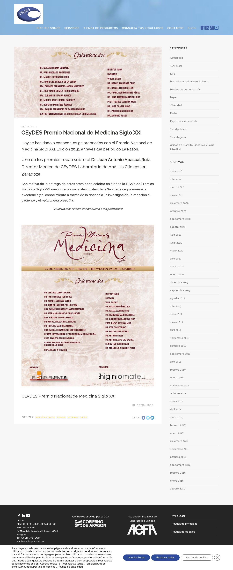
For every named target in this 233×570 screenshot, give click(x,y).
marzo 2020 (177, 266)
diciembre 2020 (179, 203)
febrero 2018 (178, 369)
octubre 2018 (178, 345)
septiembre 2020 (180, 218)
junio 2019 (176, 314)
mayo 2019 (176, 322)
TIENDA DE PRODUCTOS (100, 28)
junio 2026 (176, 171)
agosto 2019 (177, 298)
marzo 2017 (177, 417)
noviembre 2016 (179, 449)
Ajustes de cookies (197, 557)
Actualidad (145, 405)
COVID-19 (176, 65)
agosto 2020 (177, 226)
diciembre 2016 (179, 441)
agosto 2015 (177, 488)
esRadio (61, 417)
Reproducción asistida (183, 121)
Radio (173, 113)
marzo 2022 (177, 187)
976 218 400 (27, 538)
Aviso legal (178, 515)
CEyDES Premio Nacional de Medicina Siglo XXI (68, 396)
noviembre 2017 (179, 385)
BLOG (192, 28)
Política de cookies (183, 531)
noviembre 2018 (179, 338)
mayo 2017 (176, 401)
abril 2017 (175, 409)
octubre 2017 (178, 393)
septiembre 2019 (180, 290)
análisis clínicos (45, 417)
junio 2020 (176, 242)
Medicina (73, 417)
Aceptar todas (136, 557)
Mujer (173, 97)
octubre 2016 (178, 456)
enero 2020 (177, 274)
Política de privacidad (184, 523)
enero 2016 (177, 480)
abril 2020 (175, 258)
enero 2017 (177, 433)
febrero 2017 (178, 425)
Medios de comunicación (185, 89)
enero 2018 (177, 377)
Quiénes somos (48, 28)
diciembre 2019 (179, 282)
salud (83, 417)
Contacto (175, 28)
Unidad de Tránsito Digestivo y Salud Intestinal (192, 147)
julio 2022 (175, 179)
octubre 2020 (178, 211)
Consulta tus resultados (142, 28)
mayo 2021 (176, 195)
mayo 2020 (176, 250)
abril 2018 (175, 361)
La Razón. (131, 149)
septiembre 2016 (180, 464)
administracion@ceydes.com (31, 541)
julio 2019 (175, 306)
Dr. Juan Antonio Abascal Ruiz (120, 159)
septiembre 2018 (180, 353)
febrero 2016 (178, 472)
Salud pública (178, 129)
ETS (172, 73)
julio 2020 (175, 234)
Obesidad (176, 105)
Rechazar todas (165, 557)
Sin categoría (178, 137)
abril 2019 (175, 329)
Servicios (71, 28)
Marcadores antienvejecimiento (189, 81)
